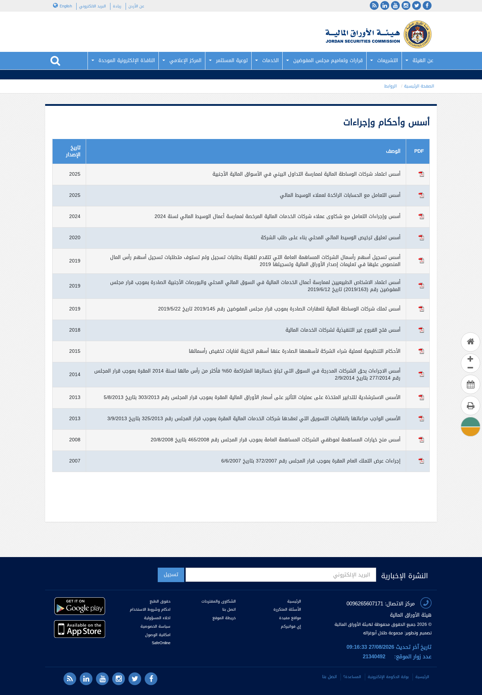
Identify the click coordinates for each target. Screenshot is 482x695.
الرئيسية (294, 601)
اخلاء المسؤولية (157, 618)
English (66, 6)
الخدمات (270, 60)
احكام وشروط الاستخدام (150, 609)
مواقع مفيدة (290, 618)
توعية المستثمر (232, 60)
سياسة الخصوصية (155, 626)
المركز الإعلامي (185, 60)
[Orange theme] (470, 430)
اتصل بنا (229, 609)
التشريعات (387, 60)
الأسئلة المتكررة (287, 609)
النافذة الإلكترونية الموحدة (126, 60)
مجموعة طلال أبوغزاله (383, 633)
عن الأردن (136, 6)
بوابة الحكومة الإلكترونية (388, 677)
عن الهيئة (422, 60)
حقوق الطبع (160, 601)
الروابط (390, 86)
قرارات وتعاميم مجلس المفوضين (328, 60)
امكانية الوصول (157, 635)
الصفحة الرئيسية (419, 86)
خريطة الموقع (224, 618)
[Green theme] (470, 421)
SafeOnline (161, 643)
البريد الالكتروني (92, 6)
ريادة (117, 6)
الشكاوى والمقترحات (218, 601)
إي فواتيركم (290, 626)
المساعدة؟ (352, 677)
